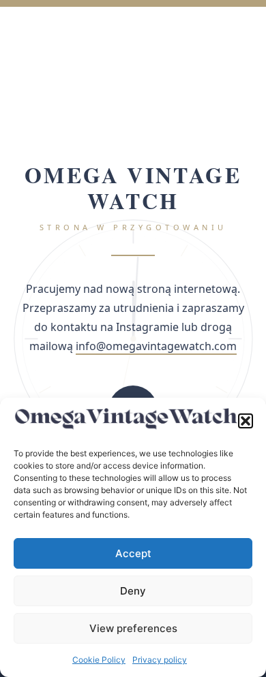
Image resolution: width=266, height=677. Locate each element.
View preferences (133, 628)
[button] (245, 421)
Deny (133, 590)
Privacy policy (159, 660)
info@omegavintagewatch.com (156, 345)
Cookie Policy (98, 660)
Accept (133, 553)
